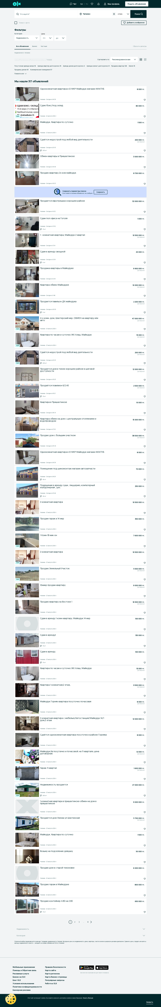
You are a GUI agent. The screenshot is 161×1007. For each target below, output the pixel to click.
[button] (98, 4)
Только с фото (24, 23)
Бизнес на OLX (19, 977)
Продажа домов (21, 70)
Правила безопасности (55, 967)
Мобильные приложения (24, 967)
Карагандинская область (38, 60)
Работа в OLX (51, 983)
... (83, 922)
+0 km (120, 14)
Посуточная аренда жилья (25, 66)
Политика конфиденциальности (27, 987)
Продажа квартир (119, 66)
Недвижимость (24, 60)
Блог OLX (17, 980)
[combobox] (47, 14)
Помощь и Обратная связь (24, 970)
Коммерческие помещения (41, 70)
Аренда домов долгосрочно (74, 66)
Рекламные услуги (21, 974)
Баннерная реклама (21, 990)
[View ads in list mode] (141, 59)
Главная (16, 60)
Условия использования (23, 983)
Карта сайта (50, 970)
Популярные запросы (54, 980)
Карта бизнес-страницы (56, 977)
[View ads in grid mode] (145, 59)
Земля (132, 66)
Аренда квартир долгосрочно (49, 66)
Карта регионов (52, 974)
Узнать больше (88, 998)
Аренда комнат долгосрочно (98, 66)
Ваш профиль (113, 4)
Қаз (81, 4)
